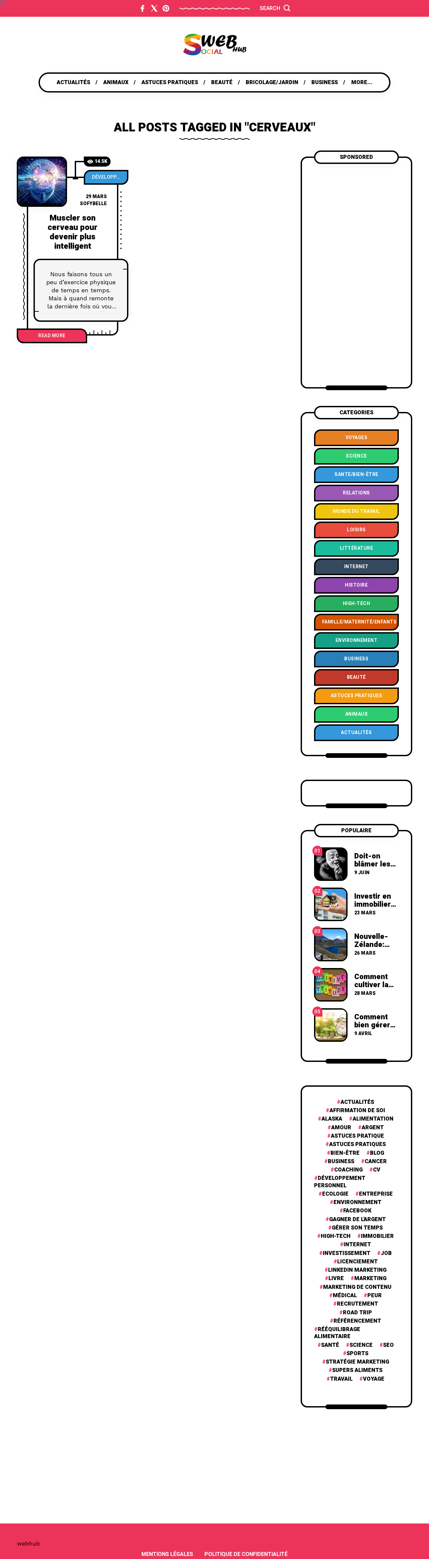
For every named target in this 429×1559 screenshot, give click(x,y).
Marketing (370, 1278)
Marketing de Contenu (357, 1287)
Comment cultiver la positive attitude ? (371, 989)
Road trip (357, 1312)
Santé (330, 1345)
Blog (377, 1153)
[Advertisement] (356, 274)
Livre (336, 1278)
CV (376, 1170)
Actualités (357, 1102)
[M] (42, 182)
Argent (373, 1127)
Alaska (331, 1119)
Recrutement (357, 1304)
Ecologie (335, 1194)
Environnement (357, 1202)
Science (361, 1345)
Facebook (357, 1210)
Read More (52, 335)
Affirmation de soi (357, 1110)
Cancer (376, 1161)
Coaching (348, 1170)
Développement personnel (110, 177)
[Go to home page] (214, 45)
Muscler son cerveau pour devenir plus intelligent (73, 232)
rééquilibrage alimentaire (337, 1333)
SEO (388, 1345)
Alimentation (373, 1119)
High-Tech (336, 1236)
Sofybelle (93, 203)
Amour (341, 1127)
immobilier (377, 1236)
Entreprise (376, 1194)
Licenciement (357, 1261)
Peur (374, 1295)
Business (341, 1161)
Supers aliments (357, 1370)
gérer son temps (357, 1228)
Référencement (357, 1321)
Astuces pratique (357, 1136)
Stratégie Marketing (357, 1362)
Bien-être (345, 1153)
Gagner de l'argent (357, 1219)
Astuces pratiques (357, 1144)
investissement (346, 1253)
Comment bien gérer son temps (372, 1025)
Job (386, 1253)
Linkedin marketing (357, 1270)
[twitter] (154, 8)
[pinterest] (166, 8)
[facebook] (142, 8)
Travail (341, 1379)
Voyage (373, 1379)
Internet (357, 1244)
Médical (345, 1295)
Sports (357, 1353)
